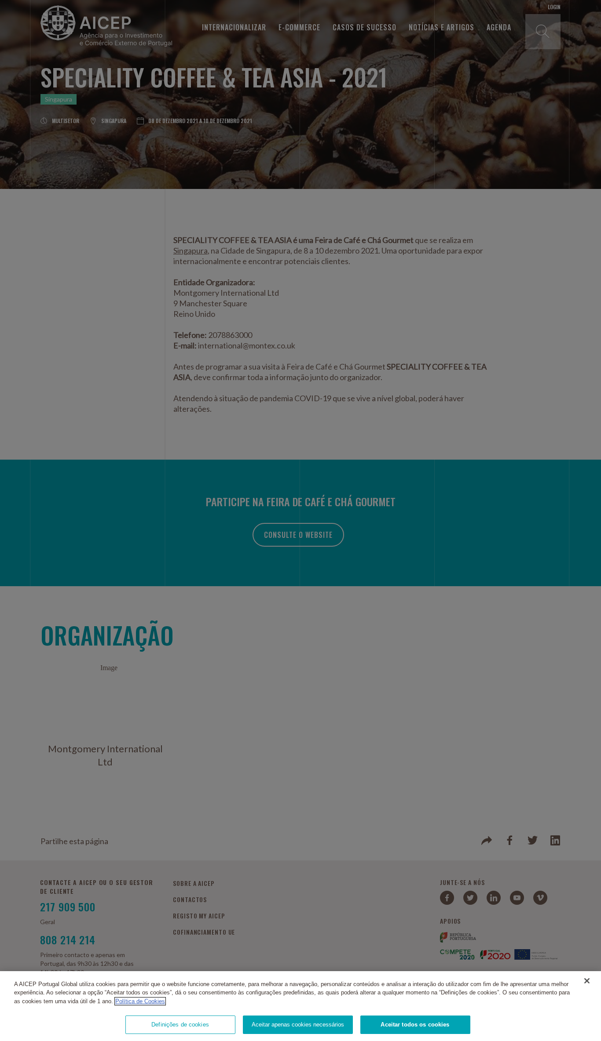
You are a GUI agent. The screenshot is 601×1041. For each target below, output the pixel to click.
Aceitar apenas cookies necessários (298, 1024)
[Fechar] (587, 980)
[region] (300, 1006)
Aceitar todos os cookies (415, 1024)
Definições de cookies (180, 1024)
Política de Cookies (140, 1001)
